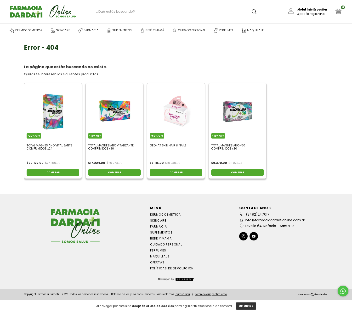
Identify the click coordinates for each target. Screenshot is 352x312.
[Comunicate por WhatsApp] (343, 291)
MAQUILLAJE (160, 256)
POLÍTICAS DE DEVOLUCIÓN (172, 268)
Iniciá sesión (317, 9)
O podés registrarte (310, 14)
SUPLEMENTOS (161, 232)
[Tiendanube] (313, 294)
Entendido (246, 306)
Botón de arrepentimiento (211, 294)
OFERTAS (157, 262)
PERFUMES (158, 250)
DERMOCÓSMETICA (165, 214)
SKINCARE (158, 220)
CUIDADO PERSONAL (166, 244)
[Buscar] (254, 11)
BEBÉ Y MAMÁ (161, 238)
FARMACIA (158, 226)
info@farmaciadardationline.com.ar (275, 220)
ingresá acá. (182, 294)
